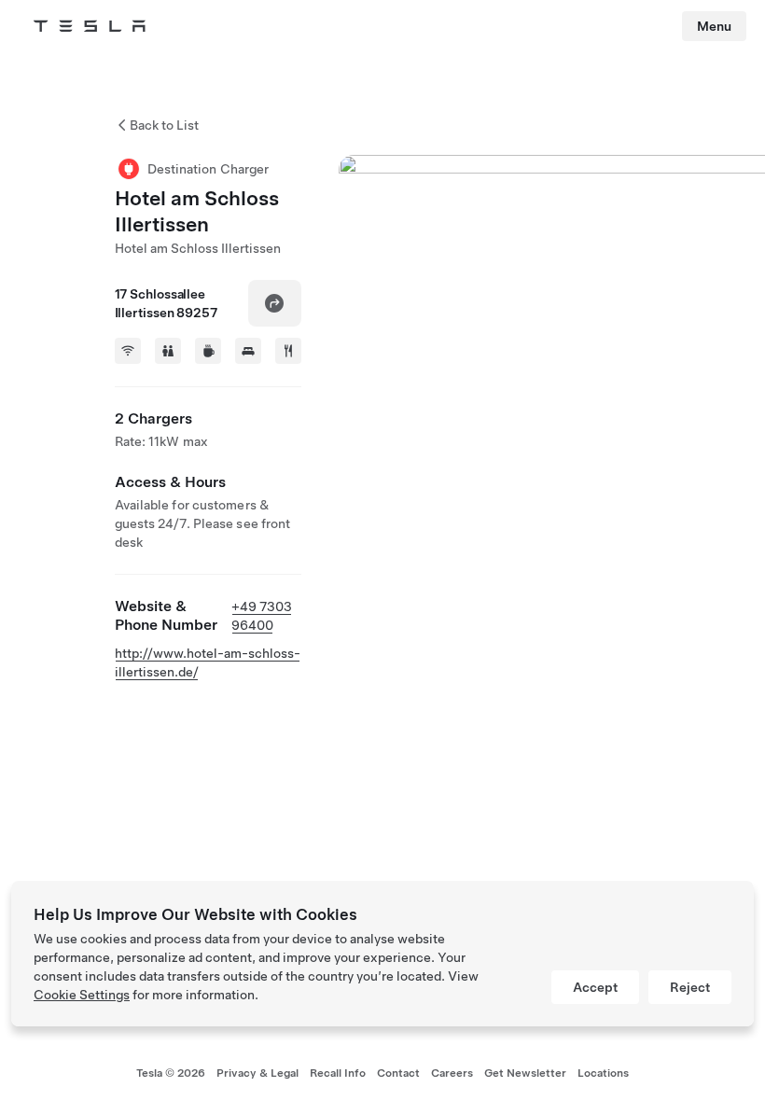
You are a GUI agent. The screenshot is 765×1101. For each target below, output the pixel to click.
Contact (398, 1073)
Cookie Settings (82, 994)
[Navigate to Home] (89, 26)
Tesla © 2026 (170, 1073)
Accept (595, 987)
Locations (603, 1073)
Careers (452, 1073)
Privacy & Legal (257, 1073)
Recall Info (338, 1073)
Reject (690, 987)
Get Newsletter (525, 1073)
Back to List (164, 125)
